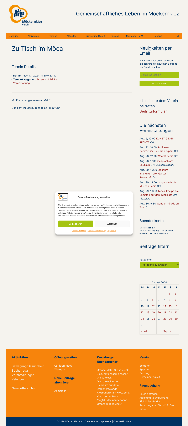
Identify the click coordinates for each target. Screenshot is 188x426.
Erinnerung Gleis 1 (95, 36)
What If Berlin (165, 156)
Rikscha (115, 36)
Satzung (144, 373)
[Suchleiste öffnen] (178, 36)
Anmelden (60, 390)
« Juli (144, 331)
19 (153, 312)
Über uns (13, 36)
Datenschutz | (92, 421)
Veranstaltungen (23, 375)
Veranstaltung (21, 83)
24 (142, 318)
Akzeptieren (75, 223)
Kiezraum (102, 385)
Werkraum (60, 369)
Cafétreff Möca (63, 365)
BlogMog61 (115, 403)
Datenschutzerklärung (97, 230)
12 (153, 306)
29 (170, 318)
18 (148, 312)
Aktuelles (71, 36)
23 (176, 312)
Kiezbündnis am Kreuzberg (113, 392)
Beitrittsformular (153, 111)
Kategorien (146, 259)
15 (170, 306)
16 (175, 306)
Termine (52, 36)
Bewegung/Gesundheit (28, 366)
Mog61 (101, 400)
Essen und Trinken (47, 79)
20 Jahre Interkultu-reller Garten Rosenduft (154, 173)
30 (176, 318)
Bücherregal (20, 370)
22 (170, 312)
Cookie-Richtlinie (79, 230)
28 (164, 318)
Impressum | (106, 421)
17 (142, 312)
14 (164, 306)
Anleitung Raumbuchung (154, 397)
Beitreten (145, 365)
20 (159, 312)
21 (164, 312)
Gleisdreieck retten (108, 381)
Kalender (18, 379)
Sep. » (167, 331)
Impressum (112, 230)
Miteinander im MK (134, 36)
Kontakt (158, 36)
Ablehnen (112, 223)
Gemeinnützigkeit (150, 377)
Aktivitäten (33, 36)
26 (153, 318)
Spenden (145, 369)
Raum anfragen (149, 393)
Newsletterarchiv (23, 388)
